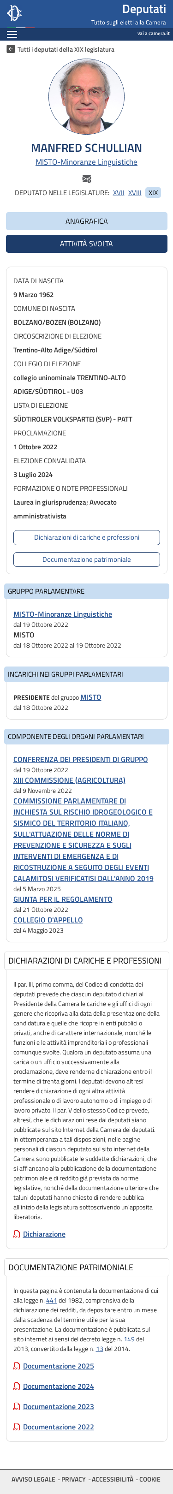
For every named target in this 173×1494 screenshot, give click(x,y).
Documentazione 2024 (58, 1386)
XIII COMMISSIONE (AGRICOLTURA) (69, 780)
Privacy (73, 1479)
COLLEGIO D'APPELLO (48, 919)
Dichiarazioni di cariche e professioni (86, 537)
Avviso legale (33, 1479)
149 (129, 1339)
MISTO (90, 696)
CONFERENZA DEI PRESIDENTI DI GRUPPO (80, 759)
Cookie (150, 1479)
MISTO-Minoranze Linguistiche (86, 162)
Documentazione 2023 (58, 1406)
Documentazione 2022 (58, 1426)
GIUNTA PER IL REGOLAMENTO (63, 899)
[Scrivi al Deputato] (86, 178)
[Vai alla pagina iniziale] (44, 14)
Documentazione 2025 (58, 1365)
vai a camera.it (153, 33)
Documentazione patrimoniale (86, 559)
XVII (119, 192)
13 (99, 1348)
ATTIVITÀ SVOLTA (86, 243)
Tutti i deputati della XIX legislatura (66, 49)
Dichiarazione (44, 1233)
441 (51, 1300)
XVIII (135, 192)
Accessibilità (112, 1479)
